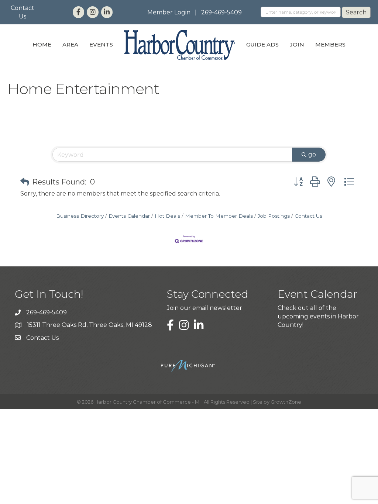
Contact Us (308, 216)
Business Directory (80, 216)
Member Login (168, 12)
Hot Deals (167, 216)
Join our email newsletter (204, 307)
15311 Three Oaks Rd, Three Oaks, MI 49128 (89, 324)
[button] (24, 182)
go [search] (312, 154)
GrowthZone (286, 402)
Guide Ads (262, 44)
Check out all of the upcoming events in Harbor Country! (318, 316)
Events (101, 44)
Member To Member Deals (219, 216)
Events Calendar (129, 216)
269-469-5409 (221, 12)
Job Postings (274, 216)
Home (41, 44)
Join (297, 44)
